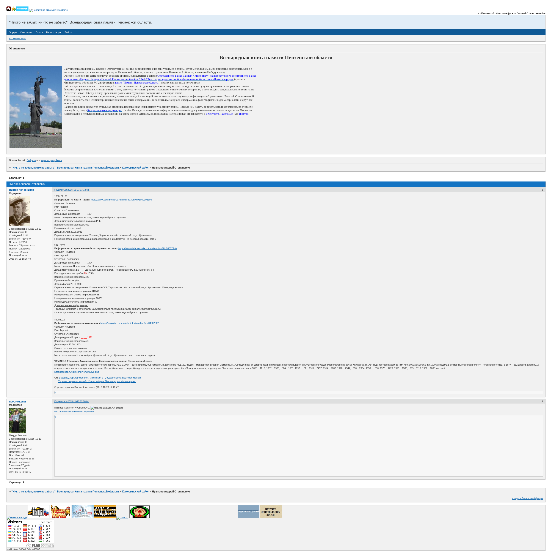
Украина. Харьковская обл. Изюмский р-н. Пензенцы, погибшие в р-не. (97, 381)
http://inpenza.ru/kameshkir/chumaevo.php (76, 372)
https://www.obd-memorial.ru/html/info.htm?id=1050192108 (121, 199)
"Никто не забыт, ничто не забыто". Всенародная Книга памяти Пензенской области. (65, 167)
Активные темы (17, 38)
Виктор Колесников (21, 189)
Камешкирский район (135, 167)
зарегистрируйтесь (51, 160)
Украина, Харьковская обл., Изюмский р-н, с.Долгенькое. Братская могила (100, 377)
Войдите (31, 160)
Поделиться (60, 189)
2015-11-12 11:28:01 (78, 401)
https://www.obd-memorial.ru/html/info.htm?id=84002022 (129, 323)
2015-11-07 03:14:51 (78, 189)
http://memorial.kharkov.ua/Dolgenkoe (74, 411)
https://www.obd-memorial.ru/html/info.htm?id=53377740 (147, 248)
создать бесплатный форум (527, 498)
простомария (17, 401)
